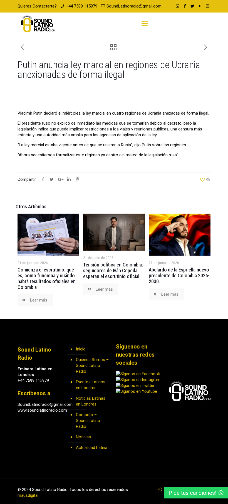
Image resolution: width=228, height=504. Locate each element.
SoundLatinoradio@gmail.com (134, 6)
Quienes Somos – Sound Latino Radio (92, 365)
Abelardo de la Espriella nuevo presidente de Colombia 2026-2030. (179, 275)
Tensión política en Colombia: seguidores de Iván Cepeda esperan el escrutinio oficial (113, 270)
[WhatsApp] (177, 6)
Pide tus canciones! (192, 493)
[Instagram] (207, 6)
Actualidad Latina (91, 447)
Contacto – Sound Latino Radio (88, 420)
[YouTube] (200, 6)
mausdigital (28, 495)
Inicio (81, 349)
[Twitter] (192, 6)
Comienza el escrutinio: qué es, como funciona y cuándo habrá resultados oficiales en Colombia (47, 278)
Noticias (83, 436)
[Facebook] (185, 6)
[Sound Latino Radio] (38, 24)
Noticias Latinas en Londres (90, 401)
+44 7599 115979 (81, 6)
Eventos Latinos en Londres (90, 384)
